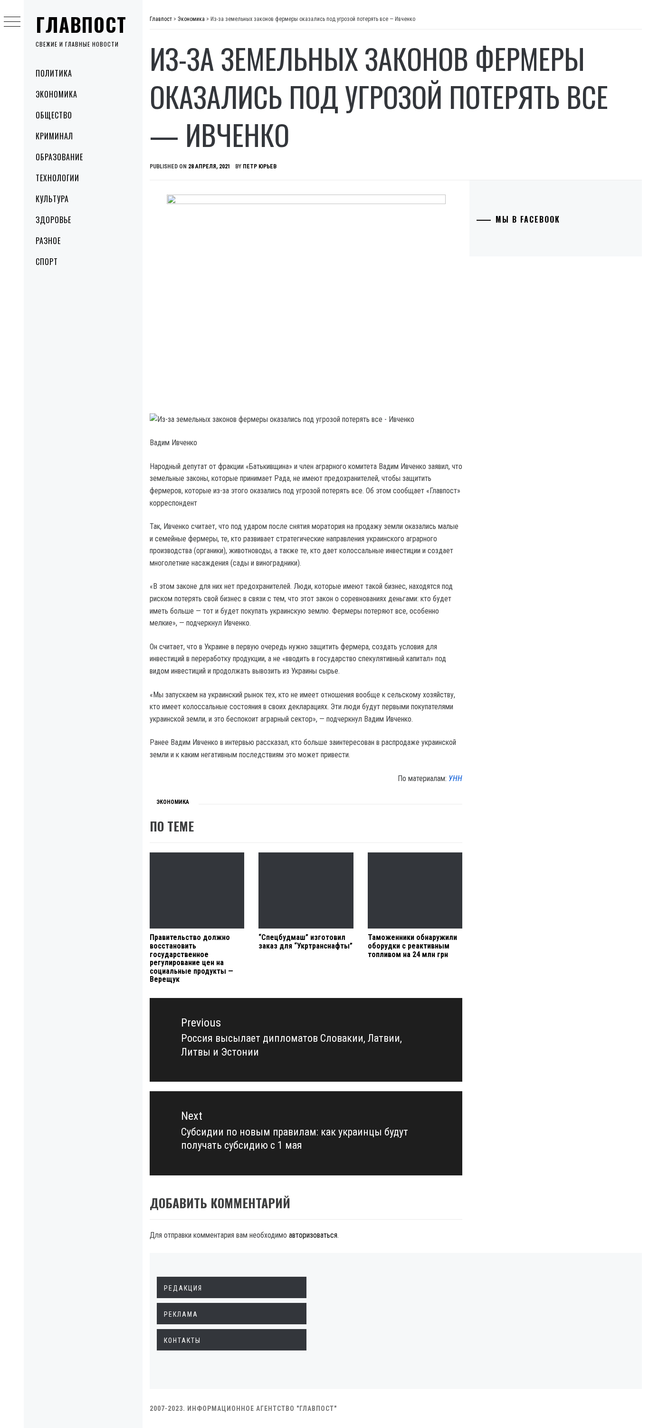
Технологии (57, 178)
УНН (455, 778)
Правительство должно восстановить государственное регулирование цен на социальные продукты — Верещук (191, 958)
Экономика (56, 94)
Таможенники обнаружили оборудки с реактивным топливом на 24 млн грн (412, 946)
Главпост (81, 24)
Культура (52, 199)
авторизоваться (313, 1235)
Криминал (54, 136)
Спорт (47, 261)
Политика (54, 73)
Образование (59, 157)
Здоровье (53, 219)
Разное (48, 240)
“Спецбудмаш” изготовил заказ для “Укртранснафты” (305, 941)
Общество (54, 115)
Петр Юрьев (260, 166)
